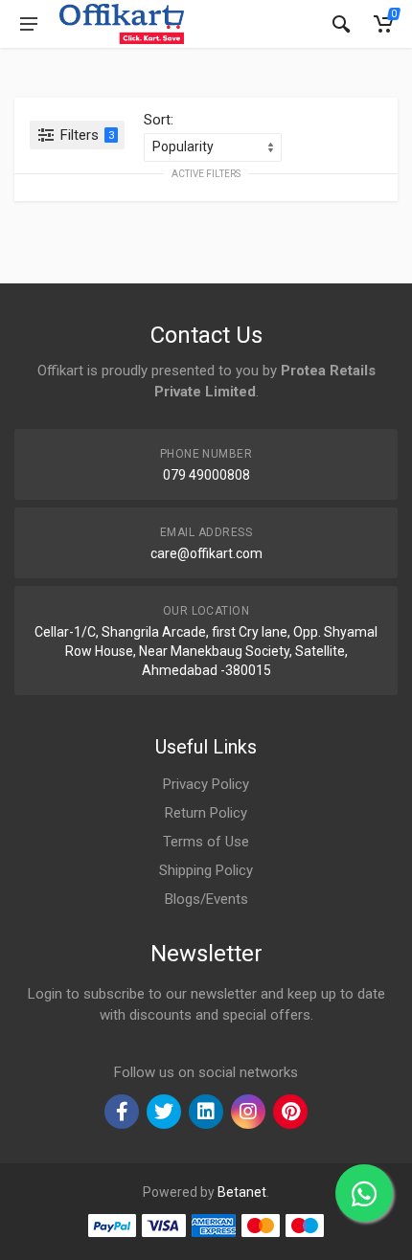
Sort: (158, 119)
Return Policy (206, 812)
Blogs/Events (206, 899)
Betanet (241, 1192)
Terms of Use (206, 841)
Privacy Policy (206, 784)
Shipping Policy (206, 870)
